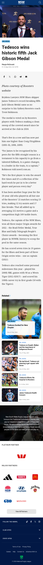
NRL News (6, 41)
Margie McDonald (8, 64)
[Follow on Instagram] (39, 522)
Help (14, 552)
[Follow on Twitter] (35, 522)
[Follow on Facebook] (31, 522)
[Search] (40, 2)
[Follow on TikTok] (27, 522)
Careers (8, 552)
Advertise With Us (31, 552)
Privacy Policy (26, 547)
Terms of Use (16, 547)
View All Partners (21, 511)
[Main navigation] (3, 2)
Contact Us (20, 552)
